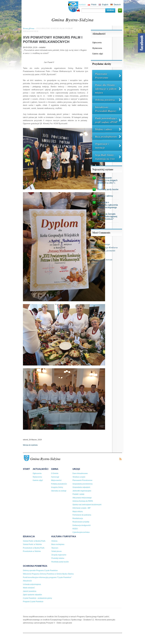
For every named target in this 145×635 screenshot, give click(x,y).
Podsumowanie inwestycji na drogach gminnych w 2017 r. (107, 180)
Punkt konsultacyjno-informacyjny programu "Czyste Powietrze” (47, 577)
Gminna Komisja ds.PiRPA (82, 501)
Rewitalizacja (77, 518)
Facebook (73, 10)
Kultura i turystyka (63, 536)
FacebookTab (141, 42)
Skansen (54, 548)
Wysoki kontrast (79, 5)
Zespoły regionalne (58, 555)
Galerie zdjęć (97, 54)
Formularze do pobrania (81, 515)
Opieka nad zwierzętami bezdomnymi (86, 505)
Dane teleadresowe (80, 473)
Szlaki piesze (56, 551)
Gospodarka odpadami (81, 487)
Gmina (54, 469)
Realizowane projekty (80, 522)
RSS (120, 459)
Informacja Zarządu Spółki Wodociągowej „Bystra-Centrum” (107, 216)
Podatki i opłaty (78, 494)
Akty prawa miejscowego (82, 498)
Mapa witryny (77, 512)
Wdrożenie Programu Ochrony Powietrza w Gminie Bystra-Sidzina (48, 574)
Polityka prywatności (59, 484)
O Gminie (54, 473)
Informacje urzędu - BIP (81, 508)
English (105, 5)
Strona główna (28, 28)
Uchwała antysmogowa (32, 584)
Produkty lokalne (57, 558)
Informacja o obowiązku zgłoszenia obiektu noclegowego (107, 205)
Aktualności (40, 469)
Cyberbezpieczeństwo (81, 532)
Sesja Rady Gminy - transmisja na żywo (105, 156)
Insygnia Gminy (57, 487)
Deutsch (117, 5)
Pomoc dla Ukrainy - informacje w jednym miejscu (106, 88)
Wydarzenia (97, 48)
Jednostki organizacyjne (81, 491)
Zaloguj (120, 10)
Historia (54, 541)
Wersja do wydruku (30, 445)
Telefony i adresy (103, 129)
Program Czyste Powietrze (33, 602)
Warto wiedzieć (29, 588)
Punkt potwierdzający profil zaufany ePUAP (106, 120)
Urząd (76, 469)
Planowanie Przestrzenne (101, 75)
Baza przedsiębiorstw (106, 136)
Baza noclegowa (57, 544)
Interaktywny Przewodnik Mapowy (105, 108)
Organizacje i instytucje (102, 145)
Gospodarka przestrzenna (82, 484)
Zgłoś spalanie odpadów (32, 595)
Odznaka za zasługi (58, 491)
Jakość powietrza (29, 591)
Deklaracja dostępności (81, 525)
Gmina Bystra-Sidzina (73, 19)
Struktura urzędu (78, 477)
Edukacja (29, 536)
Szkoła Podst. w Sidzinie (32, 544)
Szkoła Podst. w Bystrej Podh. (34, 541)
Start (26, 469)
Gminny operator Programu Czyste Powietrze (40, 571)
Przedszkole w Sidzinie (32, 551)
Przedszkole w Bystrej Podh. (34, 548)
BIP (78, 10)
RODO (75, 529)
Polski (93, 5)
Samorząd (55, 477)
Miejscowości (56, 480)
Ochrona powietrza (105, 99)
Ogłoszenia (97, 42)
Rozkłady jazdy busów (107, 189)
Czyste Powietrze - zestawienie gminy (37, 598)
